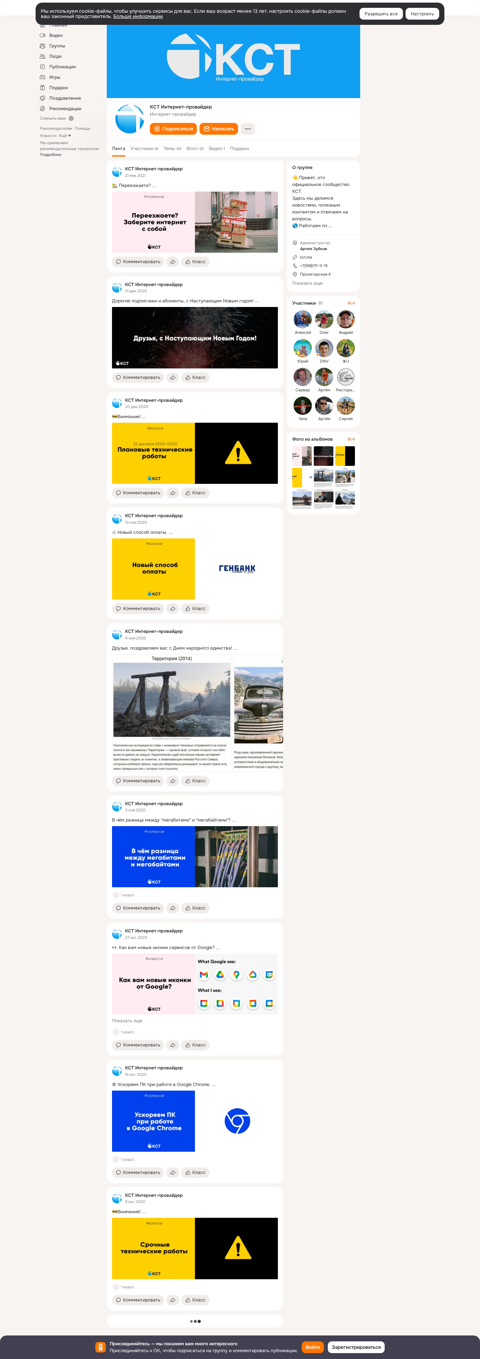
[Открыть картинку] (172, 713)
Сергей (346, 418)
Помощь (82, 128)
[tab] (118, 148)
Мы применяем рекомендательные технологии (69, 148)
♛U (346, 361)
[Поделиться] (172, 262)
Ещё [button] (63, 135)
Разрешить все (381, 14)
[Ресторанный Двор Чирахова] (346, 377)
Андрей (346, 332)
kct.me (306, 257)
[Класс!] (116, 895)
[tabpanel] (195, 736)
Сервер (303, 390)
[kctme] (117, 172)
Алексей (303, 332)
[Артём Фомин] (324, 406)
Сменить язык (53, 118)
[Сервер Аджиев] (303, 377)
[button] (173, 129)
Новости (48, 135)
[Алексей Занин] (303, 319)
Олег (324, 332)
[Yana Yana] (303, 406)
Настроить (422, 14)
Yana (302, 418)
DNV (324, 361)
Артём (324, 390)
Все (351, 303)
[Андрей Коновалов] (346, 319)
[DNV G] (324, 348)
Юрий (302, 361)
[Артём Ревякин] (324, 377)
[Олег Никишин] (324, 319)
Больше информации (138, 16)
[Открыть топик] (195, 185)
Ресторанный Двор (354, 390)
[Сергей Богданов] (346, 406)
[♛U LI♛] (346, 348)
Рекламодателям (56, 128)
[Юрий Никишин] (303, 348)
